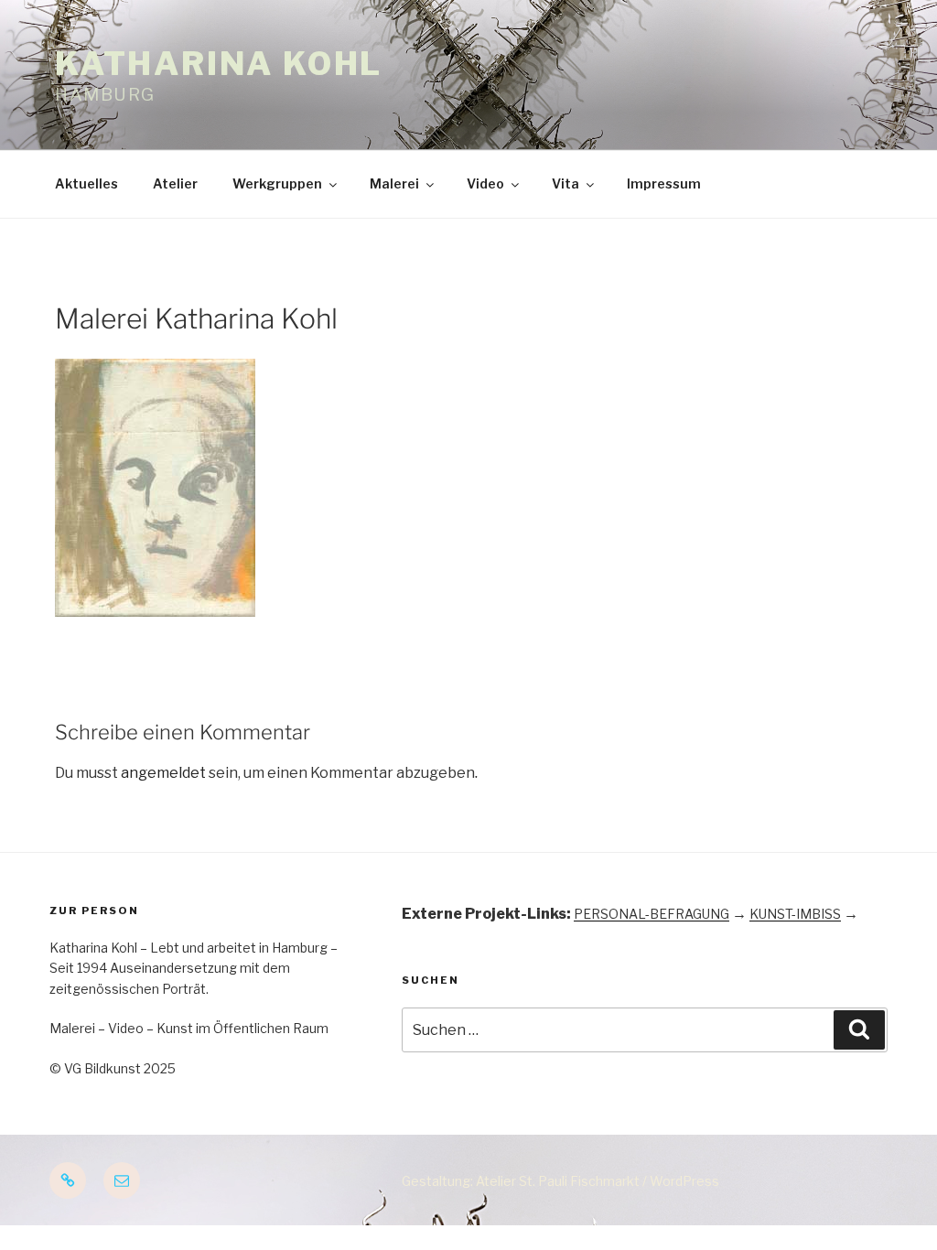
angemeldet (163, 772)
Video (485, 183)
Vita (565, 183)
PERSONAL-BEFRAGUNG (651, 913)
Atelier (175, 183)
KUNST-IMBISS (795, 913)
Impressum (664, 183)
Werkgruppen (277, 183)
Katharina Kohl (218, 63)
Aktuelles (86, 183)
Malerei (394, 183)
